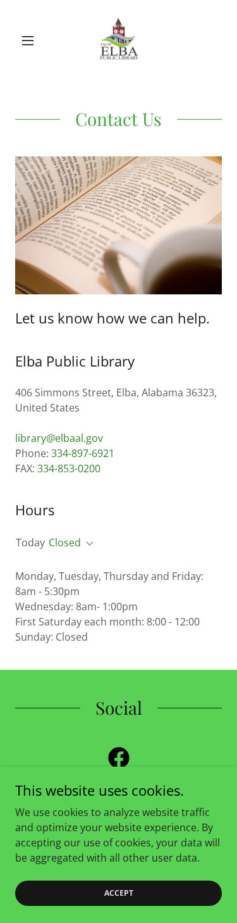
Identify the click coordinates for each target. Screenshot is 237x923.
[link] (119, 40)
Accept (118, 893)
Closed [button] (65, 542)
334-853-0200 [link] (68, 468)
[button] (30, 40)
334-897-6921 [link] (82, 453)
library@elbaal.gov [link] (59, 438)
